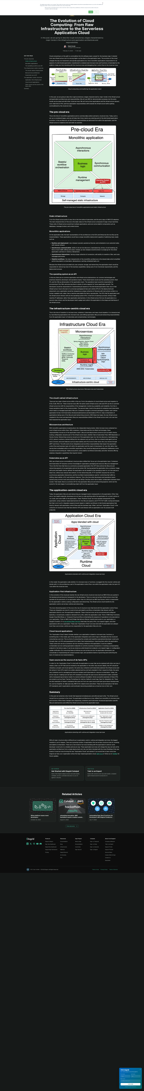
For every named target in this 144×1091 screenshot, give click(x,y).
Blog (61, 844)
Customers (78, 847)
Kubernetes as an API (31, 75)
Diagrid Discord (64, 852)
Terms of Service (113, 869)
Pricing (47, 852)
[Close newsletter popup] (140, 1069)
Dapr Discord (78, 849)
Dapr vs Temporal (94, 841)
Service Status (108, 852)
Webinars (62, 849)
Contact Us (108, 857)
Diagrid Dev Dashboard (50, 847)
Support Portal (108, 847)
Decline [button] (96, 12)
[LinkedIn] (27, 844)
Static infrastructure (31, 61)
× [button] (102, 2)
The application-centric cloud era (33, 77)
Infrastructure (63, 847)
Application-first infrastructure (33, 80)
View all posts (71, 826)
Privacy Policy (104, 869)
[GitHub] (34, 844)
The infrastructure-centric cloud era (33, 68)
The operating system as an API (33, 66)
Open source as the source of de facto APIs (34, 85)
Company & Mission (110, 841)
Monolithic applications (31, 63)
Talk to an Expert (109, 844)
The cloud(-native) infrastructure (34, 70)
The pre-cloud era (29, 59)
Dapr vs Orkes (93, 844)
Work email (123, 1078)
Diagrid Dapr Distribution (51, 849)
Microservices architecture (32, 73)
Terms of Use (95, 869)
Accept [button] (91, 12)
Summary (26, 88)
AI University (63, 855)
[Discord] (41, 844)
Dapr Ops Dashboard (50, 844)
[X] (31, 844)
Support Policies (109, 849)
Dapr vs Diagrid (94, 849)
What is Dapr (78, 841)
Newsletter (107, 860)
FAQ (61, 857)
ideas (72, 15)
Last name (133, 1074)
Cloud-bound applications (32, 82)
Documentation (64, 841)
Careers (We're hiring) (110, 855)
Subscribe (130, 1084)
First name (123, 1074)
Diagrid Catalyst (49, 841)
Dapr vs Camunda (94, 847)
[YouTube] (37, 844)
